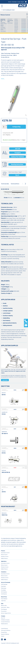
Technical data (5, 183)
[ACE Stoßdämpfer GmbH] (22, 6)
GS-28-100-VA (23, 19)
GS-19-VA (15, 31)
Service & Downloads (5, 582)
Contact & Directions (5, 621)
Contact (19, 1)
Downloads (14, 1)
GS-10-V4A (16, 20)
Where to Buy (4, 605)
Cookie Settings (4, 628)
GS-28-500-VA (23, 30)
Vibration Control (4, 556)
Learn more (5, 380)
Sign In (22, 1)
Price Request (4, 609)
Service (9, 1)
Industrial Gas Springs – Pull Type (4, 23)
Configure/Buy (16, 126)
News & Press (4, 596)
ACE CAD (17, 148)
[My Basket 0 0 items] (26, 2)
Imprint (2, 636)
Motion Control (4, 554)
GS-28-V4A (16, 27)
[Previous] (22, 183)
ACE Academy (4, 592)
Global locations (4, 623)
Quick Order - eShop (5, 607)
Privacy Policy (4, 632)
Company (3, 616)
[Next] (25, 183)
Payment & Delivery (5, 634)
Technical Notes (15, 183)
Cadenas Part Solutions (17, 156)
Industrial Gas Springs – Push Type (3, 20)
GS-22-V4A (16, 26)
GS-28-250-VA (23, 23)
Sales (2, 603)
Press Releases (4, 598)
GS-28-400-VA (23, 27)
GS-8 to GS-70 (9, 19)
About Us (3, 617)
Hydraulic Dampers (2, 25)
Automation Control (5, 552)
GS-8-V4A (16, 19)
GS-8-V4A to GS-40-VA (10, 21)
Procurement (4, 611)
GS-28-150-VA (23, 20)
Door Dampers (3, 27)
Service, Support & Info (6, 613)
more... (3, 78)
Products (3, 550)
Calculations (3, 571)
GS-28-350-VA (23, 26)
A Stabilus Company (5, 619)
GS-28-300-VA (23, 24)
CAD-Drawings (4, 584)
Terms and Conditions (5, 630)
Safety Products (4, 558)
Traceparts (17, 152)
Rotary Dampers (3, 31)
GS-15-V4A (16, 23)
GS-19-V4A (16, 24)
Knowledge (3, 590)
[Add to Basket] (26, 390)
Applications (3, 561)
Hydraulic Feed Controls (3, 29)
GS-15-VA (15, 30)
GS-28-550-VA (23, 31)
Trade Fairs (3, 600)
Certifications (4, 593)
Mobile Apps (3, 588)
